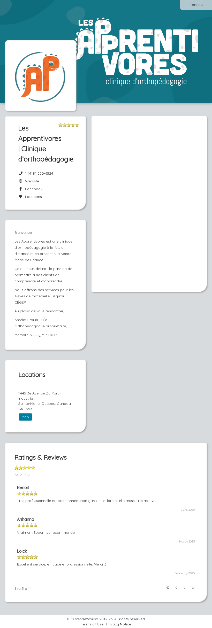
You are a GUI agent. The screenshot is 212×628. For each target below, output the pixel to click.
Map (25, 417)
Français (195, 4)
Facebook (32, 189)
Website (31, 181)
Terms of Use (92, 624)
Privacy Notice (118, 624)
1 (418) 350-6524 (39, 173)
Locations (32, 196)
